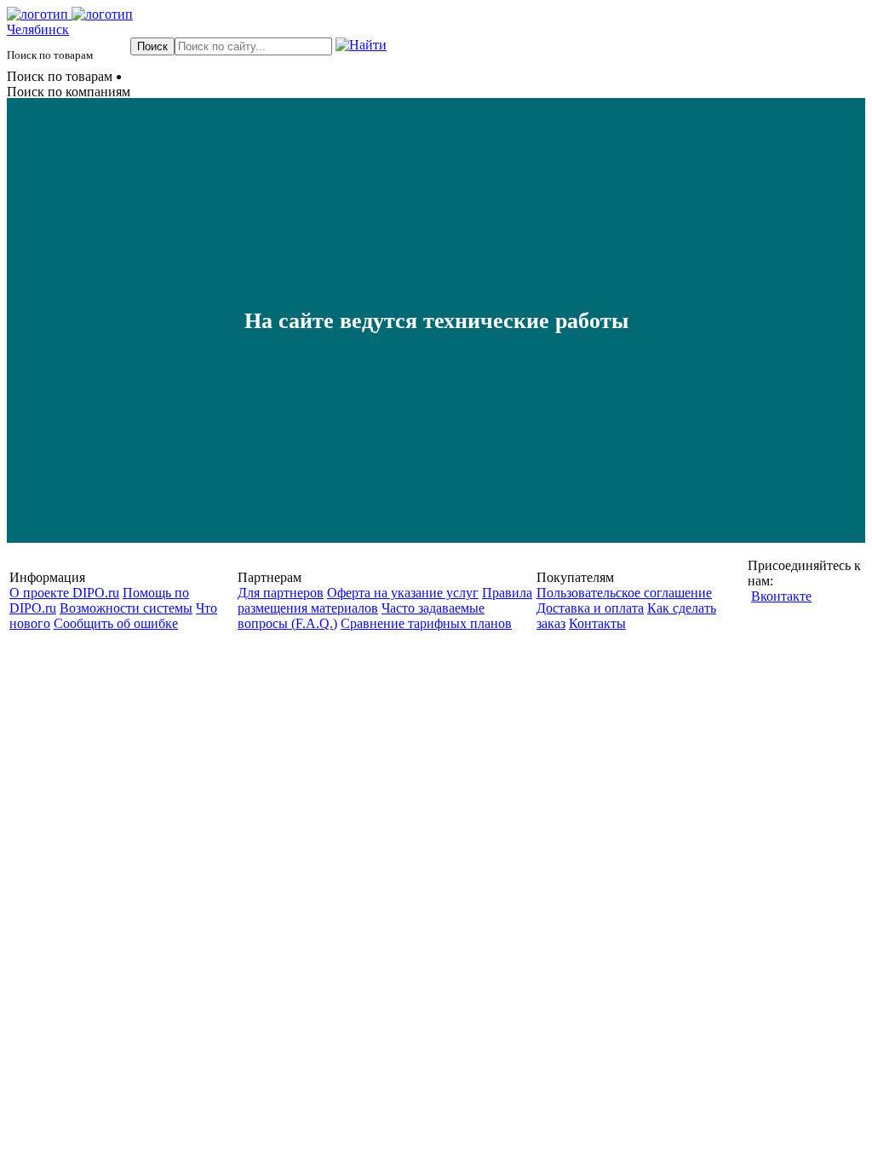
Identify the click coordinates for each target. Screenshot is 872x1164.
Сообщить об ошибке (116, 623)
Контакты (597, 623)
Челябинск (38, 29)
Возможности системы (126, 608)
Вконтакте (781, 596)
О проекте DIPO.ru (64, 592)
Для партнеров (281, 592)
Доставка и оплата (590, 608)
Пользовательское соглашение (624, 592)
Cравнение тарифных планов (426, 623)
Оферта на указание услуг (403, 592)
